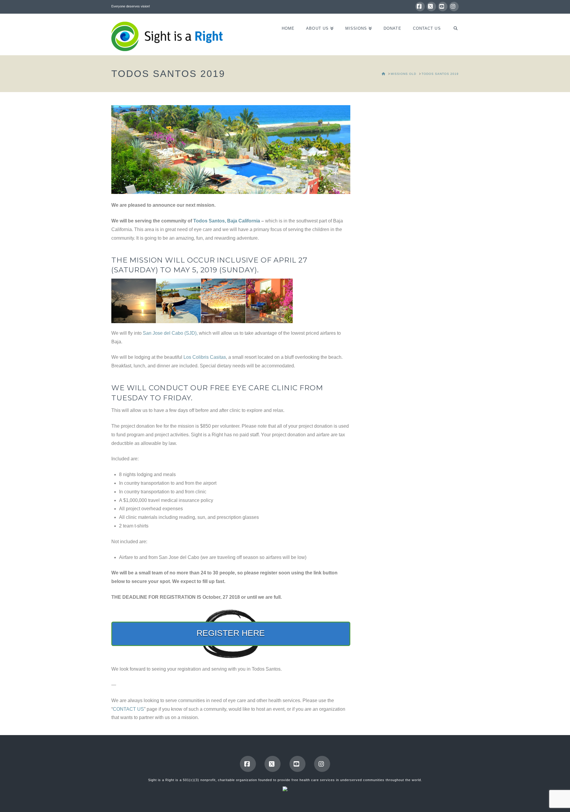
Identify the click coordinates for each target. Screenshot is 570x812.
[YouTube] (442, 6)
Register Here (231, 633)
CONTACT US (128, 709)
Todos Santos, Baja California (226, 220)
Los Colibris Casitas (204, 357)
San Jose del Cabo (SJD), (170, 333)
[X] (431, 6)
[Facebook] (420, 6)
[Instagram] (454, 6)
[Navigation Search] (452, 34)
